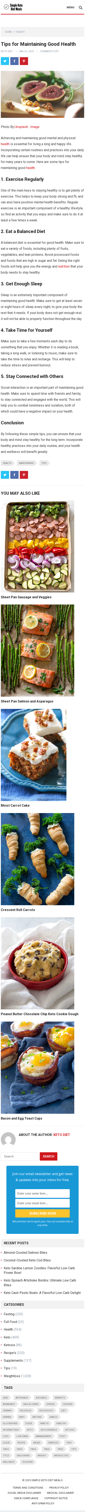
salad (36, 1442)
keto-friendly (49, 1430)
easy (22, 1417)
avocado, (41, 1397)
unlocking (23, 1455)
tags (60, 1449)
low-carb (22, 1436)
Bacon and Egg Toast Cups (21, 1118)
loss (6, 1436)
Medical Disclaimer (60, 1492)
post (62, 1436)
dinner (7, 1417)
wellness (8, 1462)
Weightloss (12, 1376)
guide (28, 1423)
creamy (7, 1410)
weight (42, 1455)
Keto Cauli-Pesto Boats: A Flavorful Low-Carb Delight (42, 1293)
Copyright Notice (56, 1498)
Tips (44, 463)
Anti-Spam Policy (43, 1503)
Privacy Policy (59, 1487)
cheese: (50, 1404)
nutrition (64, 266)
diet (63, 1410)
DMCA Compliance (26, 1498)
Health (20, 31)
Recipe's (10, 1353)
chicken (67, 1404)
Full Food (10, 1322)
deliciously (46, 1410)
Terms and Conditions (28, 1487)
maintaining (26, 463)
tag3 (19, 1449)
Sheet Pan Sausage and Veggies (26, 597)
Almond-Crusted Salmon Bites (25, 1253)
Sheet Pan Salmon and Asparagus (27, 701)
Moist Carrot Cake (15, 805)
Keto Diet (7, 51)
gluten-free (10, 1423)
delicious (25, 1410)
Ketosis (9, 1345)
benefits (60, 1397)
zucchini (27, 1462)
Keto (7, 1337)
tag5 (47, 1449)
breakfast (9, 1404)
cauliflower (30, 1404)
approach (22, 1397)
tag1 (69, 1442)
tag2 (6, 1449)
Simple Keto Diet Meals (47, 1480)
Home (8, 31)
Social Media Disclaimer (24, 1492)
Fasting (9, 1314)
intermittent (11, 1430)
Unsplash (21, 127)
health (5, 144)
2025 (5, 1397)
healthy (61, 1423)
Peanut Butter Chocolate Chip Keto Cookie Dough (39, 1014)
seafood (53, 1442)
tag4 (33, 1449)
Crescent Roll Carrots (18, 910)
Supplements (13, 1360)
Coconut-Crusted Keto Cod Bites (27, 1260)
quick (6, 1442)
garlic (53, 1417)
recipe (21, 1442)
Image (34, 127)
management (44, 1436)
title (6, 1455)
